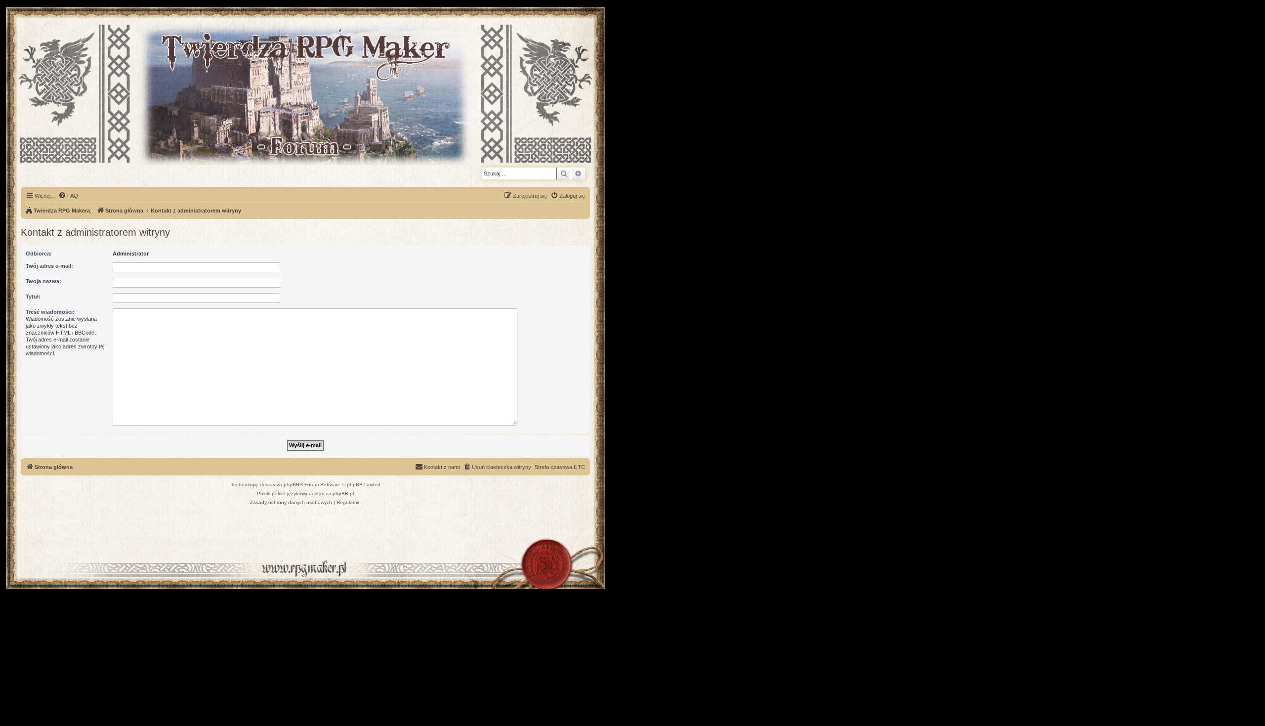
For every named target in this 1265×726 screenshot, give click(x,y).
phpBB (291, 484)
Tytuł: (33, 296)
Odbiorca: (39, 253)
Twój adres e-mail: (49, 266)
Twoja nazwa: (43, 281)
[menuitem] (68, 196)
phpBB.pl (343, 493)
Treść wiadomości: (50, 312)
